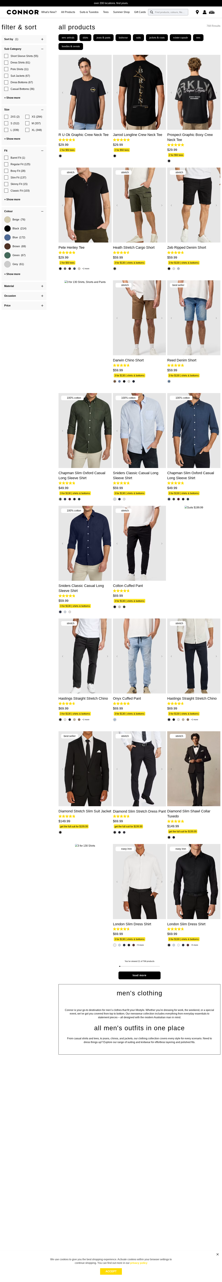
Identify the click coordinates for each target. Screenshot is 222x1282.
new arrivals (68, 37)
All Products (68, 12)
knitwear (123, 37)
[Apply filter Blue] (7, 237)
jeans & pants (103, 37)
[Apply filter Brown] (7, 246)
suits (138, 37)
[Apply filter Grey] (7, 264)
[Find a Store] (197, 12)
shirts (85, 37)
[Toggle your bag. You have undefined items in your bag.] (212, 12)
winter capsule (180, 37)
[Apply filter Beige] (7, 219)
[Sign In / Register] (204, 12)
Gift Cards (140, 12)
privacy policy (138, 1263)
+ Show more (12, 97)
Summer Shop (121, 12)
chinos (114, 1038)
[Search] (151, 12)
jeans (106, 1038)
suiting (131, 1042)
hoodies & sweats (71, 46)
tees (198, 37)
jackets (128, 1038)
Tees (106, 12)
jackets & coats (157, 37)
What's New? (49, 12)
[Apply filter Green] (7, 255)
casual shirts (81, 1038)
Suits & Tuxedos (89, 12)
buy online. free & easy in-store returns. (111, 3)
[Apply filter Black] (7, 228)
